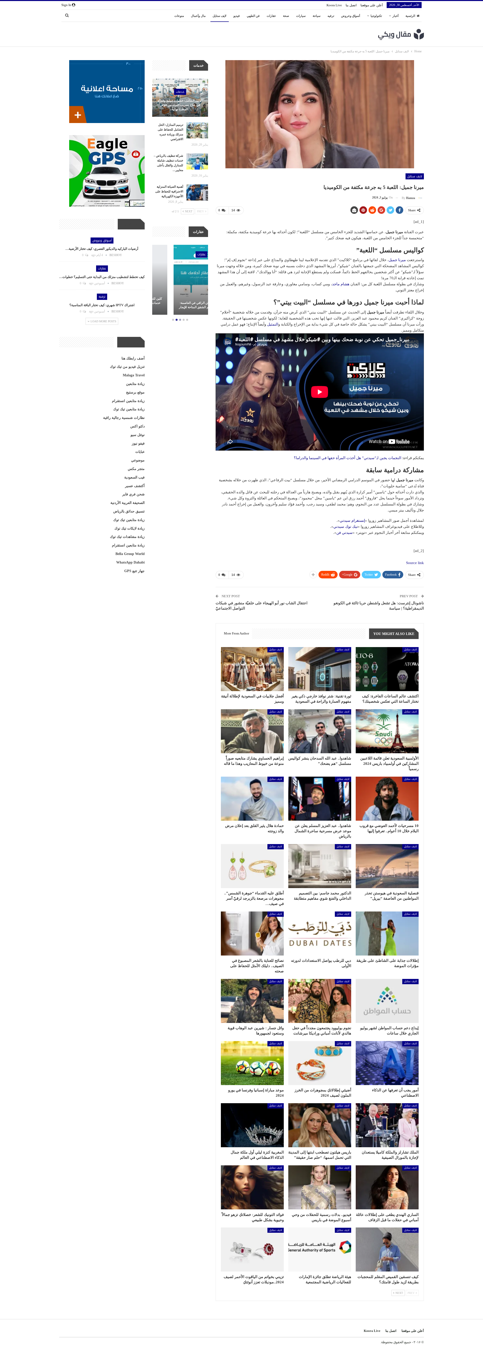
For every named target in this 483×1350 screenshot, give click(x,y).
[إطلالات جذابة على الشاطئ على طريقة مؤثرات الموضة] (387, 933)
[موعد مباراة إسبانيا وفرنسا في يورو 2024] (252, 1063)
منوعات (179, 16)
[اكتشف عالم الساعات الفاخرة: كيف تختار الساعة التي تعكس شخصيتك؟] (387, 669)
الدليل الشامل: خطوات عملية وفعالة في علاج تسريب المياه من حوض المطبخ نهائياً (180, 105)
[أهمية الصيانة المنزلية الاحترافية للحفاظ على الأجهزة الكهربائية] (197, 192)
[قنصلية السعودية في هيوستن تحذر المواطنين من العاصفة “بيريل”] (387, 866)
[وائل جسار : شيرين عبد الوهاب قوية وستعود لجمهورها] (252, 1001)
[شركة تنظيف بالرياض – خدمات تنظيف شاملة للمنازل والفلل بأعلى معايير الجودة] (197, 161)
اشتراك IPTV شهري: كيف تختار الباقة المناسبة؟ (102, 305)
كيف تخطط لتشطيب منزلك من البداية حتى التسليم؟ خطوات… (102, 277)
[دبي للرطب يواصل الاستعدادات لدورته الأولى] (319, 933)
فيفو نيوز (138, 443)
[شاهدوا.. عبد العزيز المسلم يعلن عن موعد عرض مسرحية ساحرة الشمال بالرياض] (319, 799)
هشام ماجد (340, 284)
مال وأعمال (198, 16)
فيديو (236, 16)
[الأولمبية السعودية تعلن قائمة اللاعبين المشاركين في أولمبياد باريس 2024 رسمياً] (387, 731)
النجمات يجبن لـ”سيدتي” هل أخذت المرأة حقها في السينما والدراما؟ (347, 458)
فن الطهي (253, 16)
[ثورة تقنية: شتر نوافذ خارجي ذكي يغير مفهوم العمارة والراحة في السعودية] (319, 669)
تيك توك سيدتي (345, 527)
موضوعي (138, 460)
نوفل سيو (138, 435)
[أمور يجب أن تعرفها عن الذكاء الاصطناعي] (387, 1063)
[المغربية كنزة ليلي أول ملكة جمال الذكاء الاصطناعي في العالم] (252, 1125)
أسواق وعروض (350, 16)
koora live (334, 5)
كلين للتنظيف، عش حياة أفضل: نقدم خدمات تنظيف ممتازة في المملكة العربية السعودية (180, 303)
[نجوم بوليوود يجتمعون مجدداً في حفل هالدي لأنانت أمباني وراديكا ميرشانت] (319, 1001)
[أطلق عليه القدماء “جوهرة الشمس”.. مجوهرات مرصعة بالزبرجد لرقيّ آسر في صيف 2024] (252, 866)
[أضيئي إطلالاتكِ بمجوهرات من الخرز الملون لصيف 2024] (319, 1063)
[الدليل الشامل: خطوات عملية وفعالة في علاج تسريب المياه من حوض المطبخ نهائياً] (180, 97)
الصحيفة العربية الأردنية (127, 503)
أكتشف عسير (135, 486)
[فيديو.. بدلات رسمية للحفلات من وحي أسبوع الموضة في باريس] (319, 1187)
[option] (180, 280)
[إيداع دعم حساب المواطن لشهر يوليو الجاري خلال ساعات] (387, 1001)
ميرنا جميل (397, 260)
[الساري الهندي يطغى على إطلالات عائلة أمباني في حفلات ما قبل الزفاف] (387, 1187)
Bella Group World (130, 554)
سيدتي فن (344, 533)
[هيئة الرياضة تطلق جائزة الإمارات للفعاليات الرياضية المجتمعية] (319, 1249)
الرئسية (410, 16)
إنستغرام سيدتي (352, 521)
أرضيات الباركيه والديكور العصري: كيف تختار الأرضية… (101, 249)
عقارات (271, 16)
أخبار (395, 16)
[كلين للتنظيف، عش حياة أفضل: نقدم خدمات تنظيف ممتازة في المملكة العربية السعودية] (180, 280)
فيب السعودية (134, 477)
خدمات (180, 92)
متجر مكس (136, 469)
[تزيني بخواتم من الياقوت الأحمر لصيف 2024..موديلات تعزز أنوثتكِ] (252, 1249)
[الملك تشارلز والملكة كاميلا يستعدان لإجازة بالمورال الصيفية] (387, 1125)
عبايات (140, 452)
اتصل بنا (351, 5)
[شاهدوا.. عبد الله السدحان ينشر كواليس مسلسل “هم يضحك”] (319, 731)
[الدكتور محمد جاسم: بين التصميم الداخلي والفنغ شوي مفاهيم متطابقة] (319, 866)
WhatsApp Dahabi (130, 562)
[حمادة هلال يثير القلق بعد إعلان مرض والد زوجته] (252, 799)
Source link (415, 563)
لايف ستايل (219, 16)
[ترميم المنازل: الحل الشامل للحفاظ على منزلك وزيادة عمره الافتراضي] (197, 131)
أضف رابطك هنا (133, 358)
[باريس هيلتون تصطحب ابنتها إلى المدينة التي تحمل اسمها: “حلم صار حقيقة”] (319, 1125)
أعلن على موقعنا (371, 5)
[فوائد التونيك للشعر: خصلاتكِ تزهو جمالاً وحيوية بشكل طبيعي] (252, 1187)
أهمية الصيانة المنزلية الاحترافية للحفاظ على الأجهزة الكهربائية (169, 191)
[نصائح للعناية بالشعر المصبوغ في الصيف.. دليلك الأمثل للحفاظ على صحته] (252, 933)
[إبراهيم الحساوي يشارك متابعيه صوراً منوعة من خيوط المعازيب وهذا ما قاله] (252, 731)
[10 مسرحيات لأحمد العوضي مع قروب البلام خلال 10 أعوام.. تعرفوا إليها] (387, 799)
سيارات (301, 16)
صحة (286, 16)
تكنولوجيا (376, 16)
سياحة (316, 16)
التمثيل (272, 324)
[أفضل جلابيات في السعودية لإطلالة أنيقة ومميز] (252, 669)
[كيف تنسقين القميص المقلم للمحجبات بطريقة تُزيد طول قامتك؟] (387, 1249)
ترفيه (331, 16)
